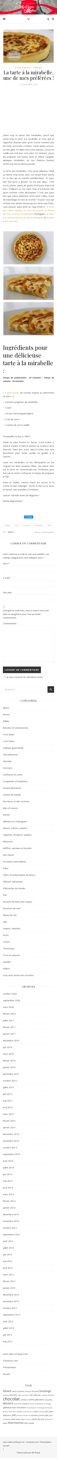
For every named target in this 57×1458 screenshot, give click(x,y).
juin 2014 (7, 1174)
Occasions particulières (14, 861)
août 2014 (8, 1160)
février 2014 (9, 1201)
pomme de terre (23, 1415)
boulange (45, 1391)
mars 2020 (8, 1007)
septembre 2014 (11, 1154)
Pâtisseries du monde (14, 888)
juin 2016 (7, 1047)
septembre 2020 (11, 1000)
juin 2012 (7, 1334)
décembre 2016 (11, 1040)
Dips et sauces (10, 808)
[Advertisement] (28, 110)
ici (12, 396)
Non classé (8, 854)
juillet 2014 (8, 1167)
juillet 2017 (8, 1020)
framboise (39, 1404)
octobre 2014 (10, 1147)
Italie (14, 1407)
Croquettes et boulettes (15, 781)
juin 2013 (7, 1254)
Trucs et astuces (11, 955)
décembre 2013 (11, 1214)
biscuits (35, 1391)
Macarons (8, 841)
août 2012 (8, 1321)
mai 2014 (7, 1180)
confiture (24, 1400)
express (25, 1403)
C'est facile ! (23, 67)
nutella (41, 1412)
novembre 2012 (11, 1301)
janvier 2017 (9, 1033)
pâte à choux (26, 1419)
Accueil (6, 1374)
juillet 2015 (8, 1087)
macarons (21, 1407)
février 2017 (9, 1027)
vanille (31, 1423)
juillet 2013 (8, 1247)
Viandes (7, 961)
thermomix (15, 1423)
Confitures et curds (12, 774)
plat (14, 1415)
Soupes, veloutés (11, 928)
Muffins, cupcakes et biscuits (17, 848)
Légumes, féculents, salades (17, 834)
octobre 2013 (10, 1227)
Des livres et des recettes (16, 801)
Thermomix (8, 948)
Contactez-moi (10, 1360)
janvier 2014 (9, 1207)
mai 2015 (7, 1100)
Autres (6, 714)
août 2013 (8, 1241)
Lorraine (26, 525)
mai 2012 (7, 1341)
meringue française (44, 1408)
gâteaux (7, 1407)
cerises (44, 1395)
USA (26, 1423)
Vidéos (6, 968)
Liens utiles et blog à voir (15, 1353)
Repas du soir (10, 915)
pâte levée (15, 1419)
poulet (41, 1415)
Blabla (6, 721)
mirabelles (38, 525)
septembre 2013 (11, 1234)
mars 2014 (8, 1194)
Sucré (5, 935)
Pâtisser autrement (13, 881)
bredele (6, 1395)
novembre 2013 (11, 1221)
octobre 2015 (10, 1080)
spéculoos (49, 1419)
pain (46, 1411)
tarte (49, 525)
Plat (5, 894)
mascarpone (32, 1408)
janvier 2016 (9, 1067)
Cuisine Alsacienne (12, 787)
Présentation (9, 1367)
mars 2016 (8, 1053)
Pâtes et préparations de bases (19, 874)
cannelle (25, 1395)
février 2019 (9, 1013)
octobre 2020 (10, 993)
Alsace (7, 525)
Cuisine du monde (12, 794)
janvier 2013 (9, 1287)
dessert (8, 1403)
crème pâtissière (36, 1399)
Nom (6, 563)
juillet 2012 (8, 1328)
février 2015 (9, 1120)
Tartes (37, 67)
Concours (7, 767)
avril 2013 (8, 1267)
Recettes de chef (11, 908)
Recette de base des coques (17, 901)
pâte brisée (13, 392)
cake (19, 1395)
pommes (34, 1415)
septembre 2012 (11, 1314)
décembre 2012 (11, 1294)
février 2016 (9, 1060)
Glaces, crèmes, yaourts (15, 828)
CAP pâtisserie (10, 754)
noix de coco (28, 1411)
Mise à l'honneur (9, 1411)
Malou (11, 532)
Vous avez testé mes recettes (18, 975)
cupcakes (48, 1400)
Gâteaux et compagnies (15, 821)
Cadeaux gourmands (13, 747)
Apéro (6, 707)
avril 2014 (8, 1187)
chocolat (11, 1399)
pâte (47, 1415)
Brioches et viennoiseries (15, 727)
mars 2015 (8, 1114)
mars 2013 (8, 1274)
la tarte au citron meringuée (29, 217)
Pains (5, 868)
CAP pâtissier (35, 1395)
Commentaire (10, 623)
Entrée (6, 814)
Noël (36, 1411)
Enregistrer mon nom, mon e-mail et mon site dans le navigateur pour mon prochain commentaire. (26, 614)
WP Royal (36, 1452)
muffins (19, 1411)
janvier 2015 (9, 1127)
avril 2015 (8, 1107)
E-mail (7, 577)
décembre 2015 (11, 1073)
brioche (13, 1395)
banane (21, 1391)
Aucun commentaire (44, 532)
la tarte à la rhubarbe (22, 213)
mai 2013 (7, 1261)
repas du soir (38, 1419)
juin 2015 (7, 1094)
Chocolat (7, 761)
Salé (5, 921)
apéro (14, 1391)
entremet (17, 1404)
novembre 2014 (11, 1140)
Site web (7, 592)
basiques (28, 1391)
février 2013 (9, 1281)
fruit (16, 525)
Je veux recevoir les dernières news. (25, 677)
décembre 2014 (11, 1134)
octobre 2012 (10, 1308)
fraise (32, 1404)
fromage (47, 1404)
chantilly (50, 1395)
